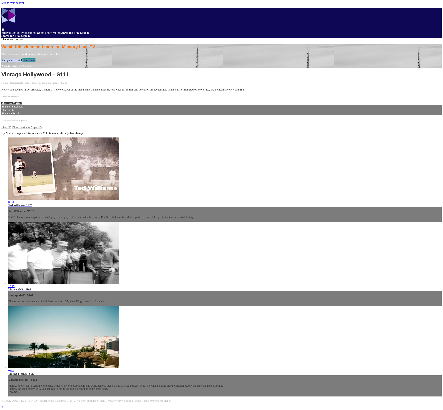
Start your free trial (11, 60)
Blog (69, 400)
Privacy (117, 400)
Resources (60, 400)
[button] (3, 29)
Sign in (84, 32)
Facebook (7, 103)
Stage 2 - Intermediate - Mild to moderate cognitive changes (30, 82)
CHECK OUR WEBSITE (16, 400)
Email (19, 103)
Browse (6, 32)
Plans (51, 400)
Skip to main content (12, 2)
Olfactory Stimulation (87, 400)
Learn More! (52, 32)
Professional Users (32, 32)
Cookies (127, 400)
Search (16, 32)
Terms (109, 400)
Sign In (25, 35)
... (74, 400)
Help (103, 400)
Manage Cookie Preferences (148, 400)
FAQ (34, 400)
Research (43, 400)
